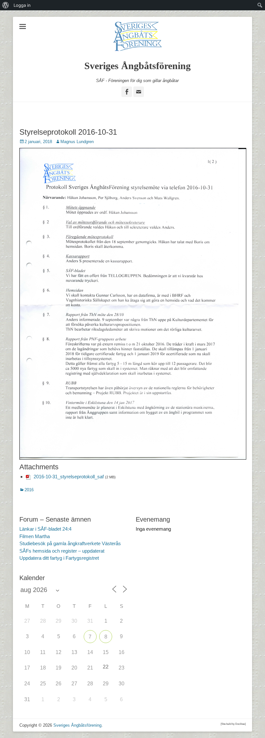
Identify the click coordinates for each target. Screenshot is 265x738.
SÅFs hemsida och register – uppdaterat (61, 551)
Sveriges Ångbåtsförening (137, 65)
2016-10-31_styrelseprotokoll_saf (69, 476)
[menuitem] (5, 5)
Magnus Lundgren (77, 141)
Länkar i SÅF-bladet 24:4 (45, 529)
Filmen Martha (34, 536)
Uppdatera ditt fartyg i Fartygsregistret (59, 558)
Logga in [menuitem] (22, 5)
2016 (29, 489)
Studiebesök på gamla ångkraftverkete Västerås (70, 543)
